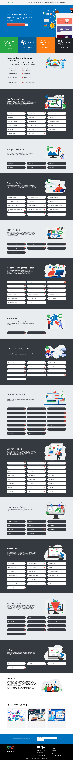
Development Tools (39, 2)
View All (64, 704)
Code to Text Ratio (27, 80)
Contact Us (62, 2)
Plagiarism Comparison (29, 82)
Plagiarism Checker (12, 68)
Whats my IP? (26, 77)
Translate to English (13, 77)
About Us (54, 750)
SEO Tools (33, 2)
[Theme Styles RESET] (72, 11)
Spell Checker (11, 70)
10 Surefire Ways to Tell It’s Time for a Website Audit (55, 724)
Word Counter (26, 70)
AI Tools (56, 2)
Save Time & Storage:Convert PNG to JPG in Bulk (16, 724)
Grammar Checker (27, 68)
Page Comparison (12, 80)
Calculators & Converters (49, 2)
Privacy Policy (55, 753)
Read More (9, 692)
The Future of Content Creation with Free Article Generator (36, 724)
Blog (65, 2)
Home (29, 2)
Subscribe (40, 739)
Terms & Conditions (56, 755)
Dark (71, 8)
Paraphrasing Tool (12, 73)
